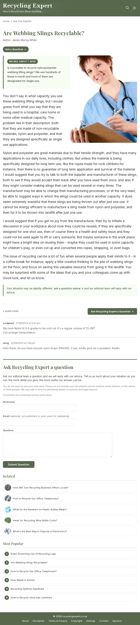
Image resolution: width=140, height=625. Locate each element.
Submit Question (18, 464)
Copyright (76, 620)
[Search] (127, 8)
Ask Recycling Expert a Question (111, 311)
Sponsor (117, 620)
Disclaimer (38, 620)
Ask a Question (14, 49)
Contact (103, 620)
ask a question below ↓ (68, 288)
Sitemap (90, 620)
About (25, 620)
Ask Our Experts (22, 21)
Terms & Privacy (57, 620)
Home (6, 21)
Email (36, 416)
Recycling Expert (27, 6)
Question (8, 430)
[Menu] (134, 8)
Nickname (9, 401)
